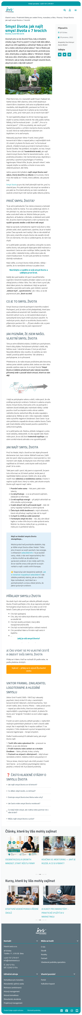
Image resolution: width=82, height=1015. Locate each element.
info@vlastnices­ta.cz (12, 960)
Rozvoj (59, 17)
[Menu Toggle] (76, 10)
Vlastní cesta (10, 17)
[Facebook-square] (66, 1010)
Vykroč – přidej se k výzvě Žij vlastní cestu (29, 669)
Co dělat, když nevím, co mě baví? (22, 791)
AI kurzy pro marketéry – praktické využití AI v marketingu (55, 912)
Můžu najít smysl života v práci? (21, 818)
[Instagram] (71, 1010)
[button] (65, 10)
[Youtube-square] (77, 1010)
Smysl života (11, 184)
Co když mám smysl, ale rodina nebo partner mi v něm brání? (28, 811)
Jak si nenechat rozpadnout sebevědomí (28, 573)
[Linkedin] (61, 1010)
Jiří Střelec (63, 32)
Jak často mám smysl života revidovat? (24, 803)
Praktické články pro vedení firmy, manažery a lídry (36, 17)
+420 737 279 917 (47, 3)
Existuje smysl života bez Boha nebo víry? (25, 797)
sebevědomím (27, 552)
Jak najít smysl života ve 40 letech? (22, 784)
